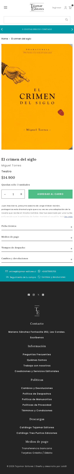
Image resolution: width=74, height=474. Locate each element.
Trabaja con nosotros (37, 365)
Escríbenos (37, 337)
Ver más (68, 217)
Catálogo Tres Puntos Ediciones (37, 433)
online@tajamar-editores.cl (22, 271)
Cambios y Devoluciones (37, 388)
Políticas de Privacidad (37, 404)
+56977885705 (49, 271)
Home (4, 38)
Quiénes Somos (37, 360)
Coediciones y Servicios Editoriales (37, 371)
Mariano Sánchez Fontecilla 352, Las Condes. (36, 331)
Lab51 (64, 466)
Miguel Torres (11, 165)
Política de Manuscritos (37, 399)
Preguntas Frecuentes (37, 354)
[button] (2, 29)
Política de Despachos (37, 393)
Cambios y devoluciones (53, 277)
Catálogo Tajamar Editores (37, 427)
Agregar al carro (50, 194)
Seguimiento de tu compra (23, 277)
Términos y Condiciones (37, 410)
